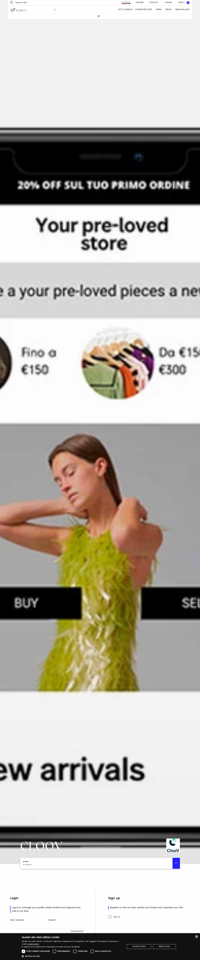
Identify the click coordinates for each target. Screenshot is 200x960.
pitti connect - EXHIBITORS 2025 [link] (135, 9)
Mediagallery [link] (182, 9)
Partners (140, 2)
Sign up (117, 917)
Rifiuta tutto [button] (164, 946)
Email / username (17, 920)
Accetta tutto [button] (139, 946)
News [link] (159, 9)
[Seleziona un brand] (55, 9)
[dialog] (100, 946)
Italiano (168, 2)
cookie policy (33, 944)
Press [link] (168, 9)
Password (51, 920)
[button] (72, 956)
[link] (182, 2)
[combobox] (196, 936)
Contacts (153, 2)
